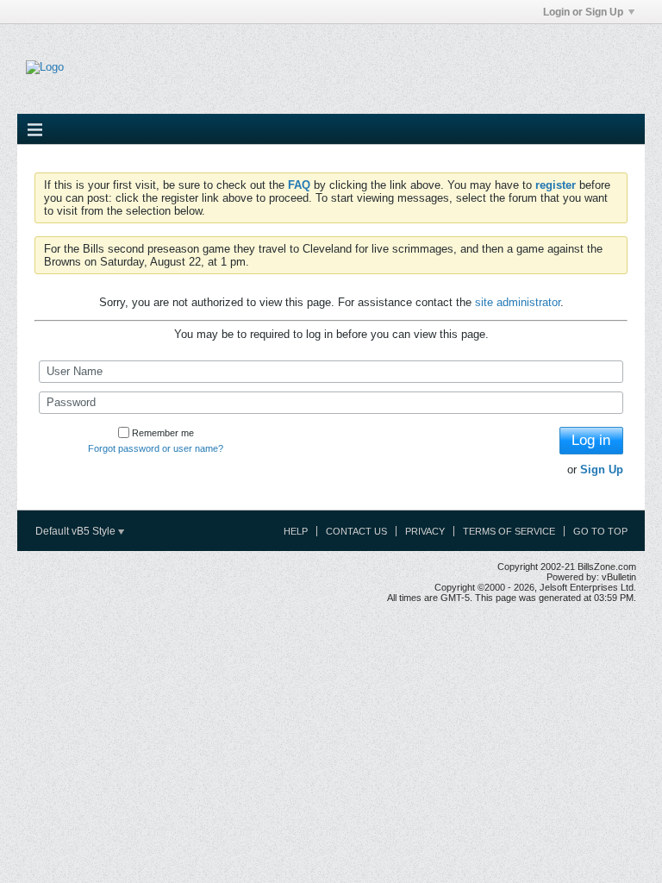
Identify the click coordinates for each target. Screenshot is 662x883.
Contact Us (356, 531)
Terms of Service (509, 531)
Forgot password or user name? (155, 448)
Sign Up (601, 469)
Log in (590, 440)
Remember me (163, 433)
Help (296, 531)
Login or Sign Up (583, 12)
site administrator (517, 302)
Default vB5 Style (76, 531)
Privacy (425, 531)
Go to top (600, 531)
